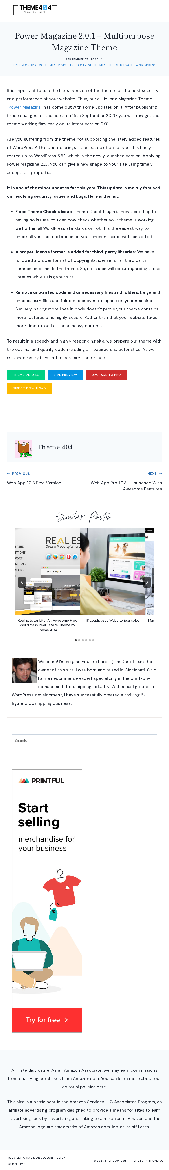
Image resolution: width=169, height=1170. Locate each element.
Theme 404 (55, 446)
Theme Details (26, 375)
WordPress (146, 65)
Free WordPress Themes (34, 65)
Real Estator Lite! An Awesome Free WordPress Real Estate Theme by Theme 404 (47, 625)
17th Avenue (154, 1160)
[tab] (76, 640)
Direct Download (29, 388)
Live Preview (65, 375)
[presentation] (47, 571)
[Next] (147, 582)
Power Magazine (25, 107)
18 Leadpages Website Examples (113, 620)
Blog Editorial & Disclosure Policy (36, 1157)
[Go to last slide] (22, 582)
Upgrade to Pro (106, 375)
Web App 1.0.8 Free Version (34, 479)
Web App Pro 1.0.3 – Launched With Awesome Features (126, 482)
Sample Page (18, 1163)
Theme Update (120, 65)
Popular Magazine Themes (82, 65)
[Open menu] (152, 10)
